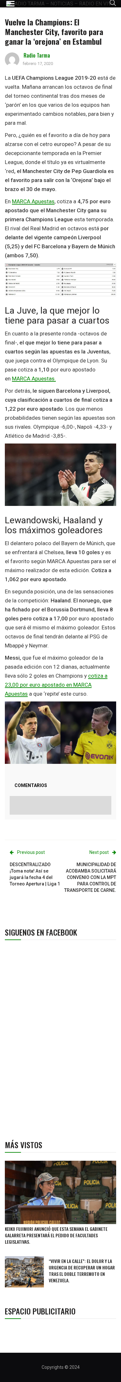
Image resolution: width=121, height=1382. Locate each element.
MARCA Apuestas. (34, 378)
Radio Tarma (37, 55)
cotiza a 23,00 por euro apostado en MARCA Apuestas (56, 685)
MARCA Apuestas (33, 201)
